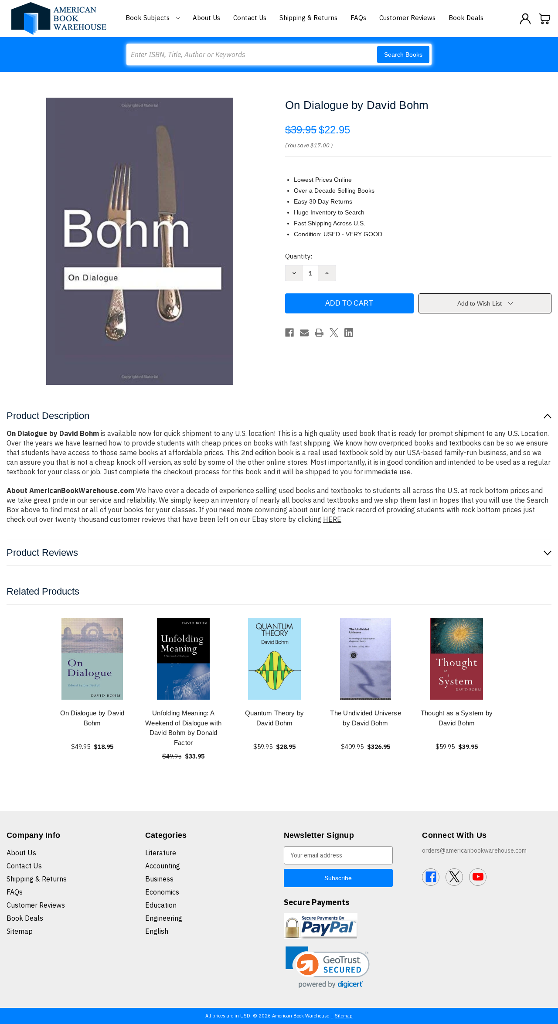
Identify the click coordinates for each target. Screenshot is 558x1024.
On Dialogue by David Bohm (92, 718)
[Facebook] (289, 333)
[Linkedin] (348, 333)
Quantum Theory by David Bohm (274, 718)
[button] (327, 968)
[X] (334, 333)
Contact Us (249, 18)
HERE (332, 519)
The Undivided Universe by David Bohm (365, 718)
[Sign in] (525, 18)
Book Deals (466, 18)
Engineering (163, 918)
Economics (162, 892)
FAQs (358, 18)
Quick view (92, 658)
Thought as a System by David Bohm (457, 718)
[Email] (304, 333)
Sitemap (20, 931)
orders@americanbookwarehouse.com (474, 850)
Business (159, 878)
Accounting (162, 865)
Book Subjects (148, 18)
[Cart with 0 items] (544, 18)
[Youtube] (478, 877)
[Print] (319, 333)
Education (161, 905)
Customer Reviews (407, 18)
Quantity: (298, 256)
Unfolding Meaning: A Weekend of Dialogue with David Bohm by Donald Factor (183, 727)
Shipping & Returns (308, 18)
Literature (160, 852)
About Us (206, 18)
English (156, 931)
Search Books (403, 54)
